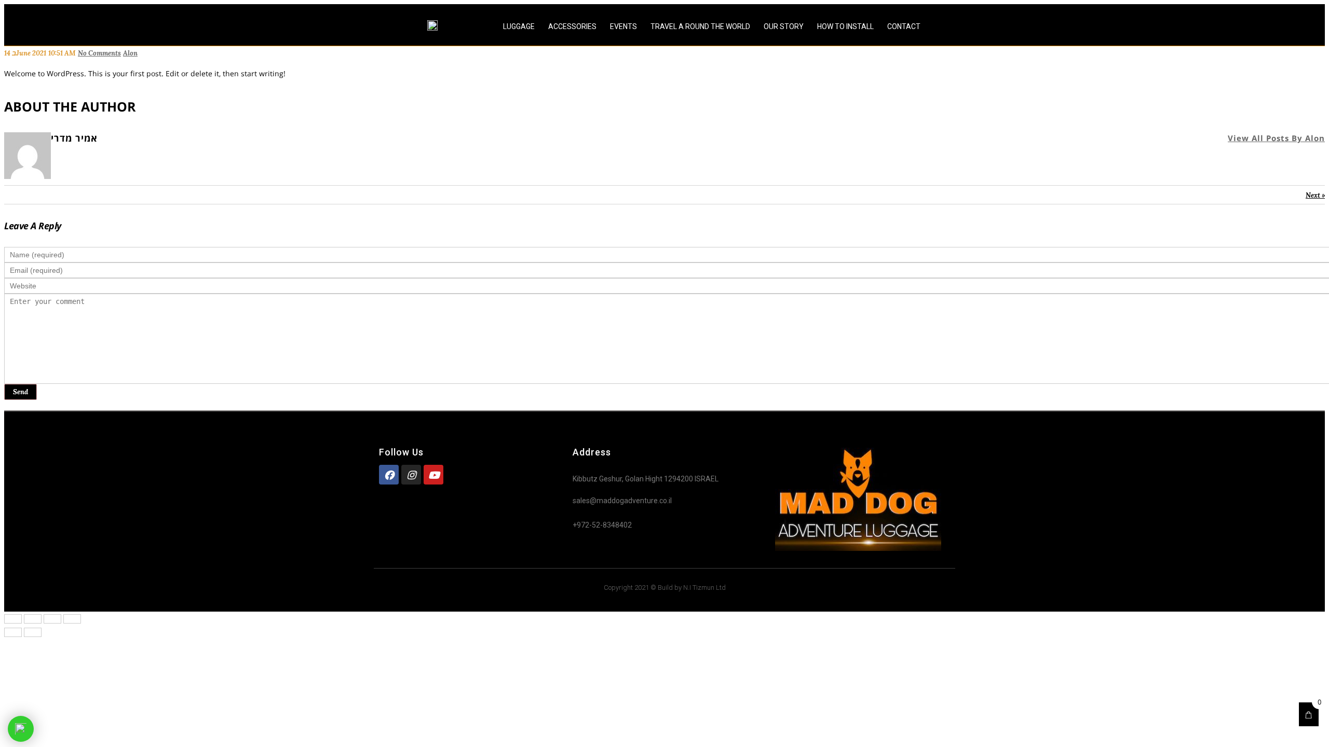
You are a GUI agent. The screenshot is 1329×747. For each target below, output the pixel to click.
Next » (1315, 195)
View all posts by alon (1276, 138)
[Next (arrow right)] (33, 632)
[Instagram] (411, 475)
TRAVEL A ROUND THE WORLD (700, 26)
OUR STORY (784, 26)
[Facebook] (389, 475)
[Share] (33, 619)
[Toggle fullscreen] (52, 619)
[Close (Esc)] (13, 619)
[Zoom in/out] (72, 619)
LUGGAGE (519, 26)
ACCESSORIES (572, 26)
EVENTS (623, 26)
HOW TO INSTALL (845, 26)
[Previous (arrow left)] (13, 632)
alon (130, 53)
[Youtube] (433, 475)
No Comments (99, 53)
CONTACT (903, 26)
